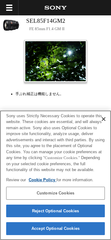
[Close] (103, 119)
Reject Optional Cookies (55, 211)
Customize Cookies (55, 193)
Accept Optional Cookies (55, 228)
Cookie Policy (42, 180)
